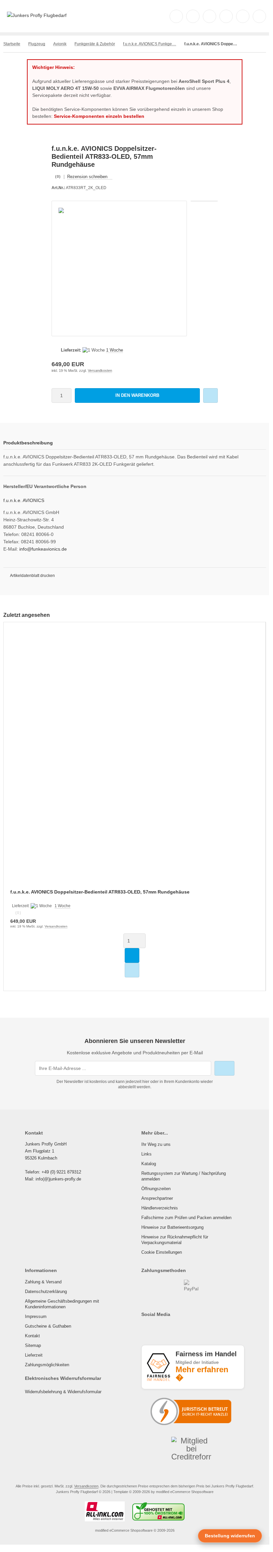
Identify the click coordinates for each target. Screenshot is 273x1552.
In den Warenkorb (137, 395)
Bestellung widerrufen (230, 1535)
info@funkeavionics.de (43, 549)
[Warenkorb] (242, 16)
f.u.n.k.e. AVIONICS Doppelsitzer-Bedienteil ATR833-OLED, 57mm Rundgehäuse (100, 892)
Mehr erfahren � (202, 1374)
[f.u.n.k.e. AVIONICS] (206, 148)
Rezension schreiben (87, 176)
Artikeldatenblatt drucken (32, 575)
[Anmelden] (209, 16)
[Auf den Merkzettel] (210, 395)
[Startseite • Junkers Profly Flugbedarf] (37, 15)
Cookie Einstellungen (161, 1252)
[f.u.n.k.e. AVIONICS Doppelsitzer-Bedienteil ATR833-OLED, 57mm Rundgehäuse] (134, 760)
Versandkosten (100, 371)
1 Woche (114, 350)
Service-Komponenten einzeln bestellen (99, 116)
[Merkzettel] (226, 16)
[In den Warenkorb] (132, 955)
